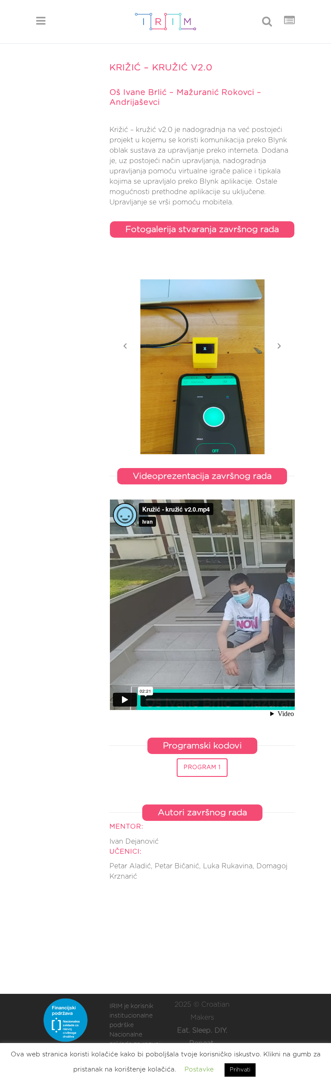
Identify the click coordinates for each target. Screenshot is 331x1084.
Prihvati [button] (240, 1070)
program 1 (202, 767)
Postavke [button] (199, 1069)
